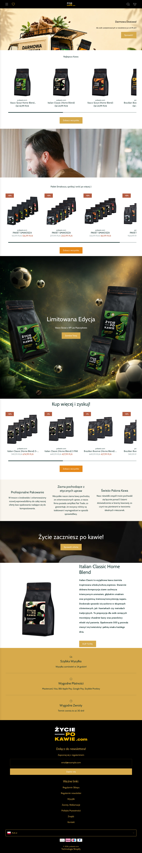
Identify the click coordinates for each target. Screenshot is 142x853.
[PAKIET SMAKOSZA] (22, 210)
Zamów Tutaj (71, 335)
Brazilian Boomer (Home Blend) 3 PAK (100, 451)
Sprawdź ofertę (71, 547)
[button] (64, 45)
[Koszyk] (134, 4)
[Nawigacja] (6, 4)
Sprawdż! (71, 37)
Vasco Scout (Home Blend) (100, 102)
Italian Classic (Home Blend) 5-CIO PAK (22, 451)
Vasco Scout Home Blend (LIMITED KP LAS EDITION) (22, 102)
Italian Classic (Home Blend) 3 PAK (61, 451)
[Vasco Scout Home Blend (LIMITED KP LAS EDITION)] (22, 80)
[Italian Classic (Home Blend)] (61, 80)
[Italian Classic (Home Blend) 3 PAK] (61, 429)
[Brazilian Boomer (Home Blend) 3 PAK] (100, 429)
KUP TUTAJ (88, 644)
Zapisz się (71, 771)
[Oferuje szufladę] (13, 4)
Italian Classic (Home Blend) (61, 102)
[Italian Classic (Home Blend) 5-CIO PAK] (22, 429)
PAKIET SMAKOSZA (22, 232)
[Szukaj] (128, 4)
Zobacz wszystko (71, 120)
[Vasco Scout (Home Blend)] (100, 80)
